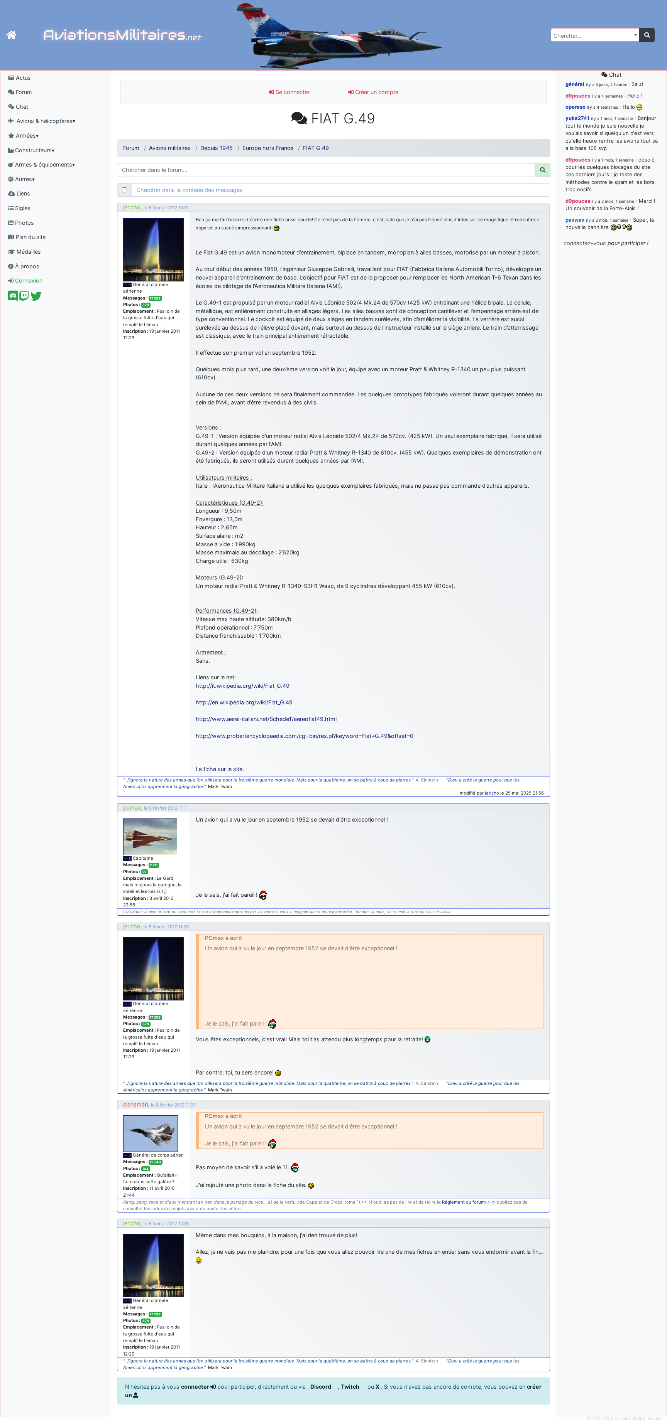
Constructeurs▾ (34, 150)
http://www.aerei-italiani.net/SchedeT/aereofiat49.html (266, 719)
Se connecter (292, 92)
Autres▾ (24, 179)
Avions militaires (170, 148)
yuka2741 (577, 118)
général (574, 84)
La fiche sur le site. (220, 769)
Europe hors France (267, 148)
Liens (22, 193)
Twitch (351, 1386)
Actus (22, 77)
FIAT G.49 (316, 148)
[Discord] (13, 298)
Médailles (28, 251)
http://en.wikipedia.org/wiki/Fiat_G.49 (244, 702)
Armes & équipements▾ (44, 164)
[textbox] (593, 36)
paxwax (574, 220)
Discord (321, 1386)
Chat (21, 106)
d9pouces (577, 96)
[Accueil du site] (11, 35)
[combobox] (595, 35)
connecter (195, 1386)
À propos (26, 266)
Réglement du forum (463, 1202)
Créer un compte (376, 92)
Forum (23, 92)
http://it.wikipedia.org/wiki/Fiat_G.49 (242, 685)
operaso (575, 107)
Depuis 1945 (216, 148)
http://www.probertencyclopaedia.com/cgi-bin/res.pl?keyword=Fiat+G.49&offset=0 (304, 736)
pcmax (132, 807)
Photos (24, 222)
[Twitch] (24, 298)
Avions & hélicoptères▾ (45, 121)
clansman (135, 1104)
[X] (36, 298)
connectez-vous (585, 243)
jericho (132, 207)
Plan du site (30, 237)
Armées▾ (26, 135)
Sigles (22, 208)
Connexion (28, 280)
